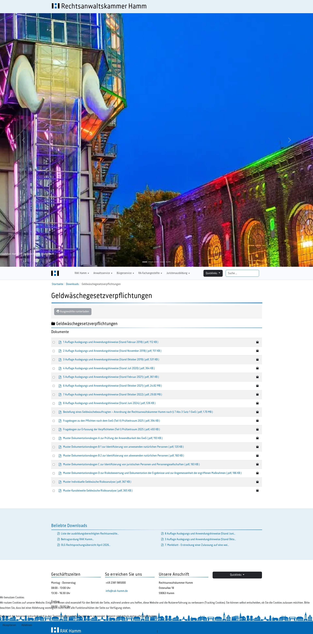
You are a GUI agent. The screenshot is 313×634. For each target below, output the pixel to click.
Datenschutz (149, 631)
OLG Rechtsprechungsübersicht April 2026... (85, 545)
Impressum (164, 631)
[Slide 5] (168, 262)
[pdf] (162, 533)
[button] (82, 273)
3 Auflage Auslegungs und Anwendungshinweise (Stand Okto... (200, 539)
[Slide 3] (156, 262)
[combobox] (242, 273)
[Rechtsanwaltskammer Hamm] (55, 273)
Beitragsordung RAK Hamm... (77, 539)
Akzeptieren (9, 625)
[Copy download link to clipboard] (258, 342)
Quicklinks (212, 273)
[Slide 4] (162, 262)
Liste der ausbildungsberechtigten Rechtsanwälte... (90, 533)
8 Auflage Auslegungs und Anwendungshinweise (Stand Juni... (200, 533)
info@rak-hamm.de (117, 591)
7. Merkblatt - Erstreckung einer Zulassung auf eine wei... (197, 545)
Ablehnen (26, 625)
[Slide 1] (144, 262)
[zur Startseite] (71, 273)
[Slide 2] (150, 262)
